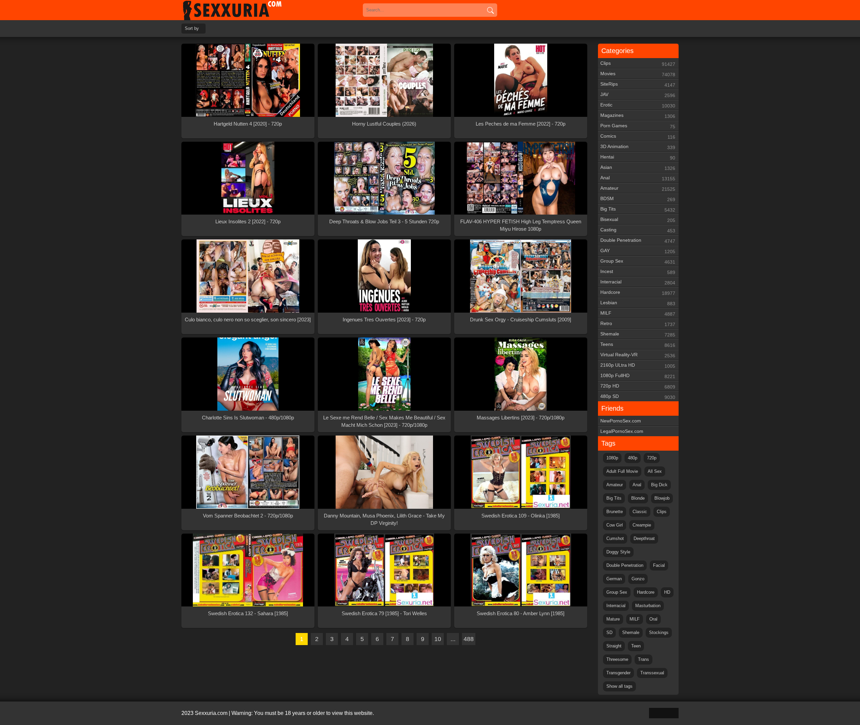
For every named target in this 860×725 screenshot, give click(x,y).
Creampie (642, 525)
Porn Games (637, 126)
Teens (637, 345)
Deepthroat (644, 538)
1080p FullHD (637, 376)
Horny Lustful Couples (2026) (384, 124)
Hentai (637, 157)
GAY (637, 251)
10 (437, 639)
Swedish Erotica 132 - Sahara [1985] (248, 613)
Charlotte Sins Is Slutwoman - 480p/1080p (248, 417)
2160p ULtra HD (637, 365)
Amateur (637, 188)
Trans (643, 659)
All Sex (655, 471)
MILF (637, 313)
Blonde (638, 498)
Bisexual (637, 220)
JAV (637, 95)
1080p (612, 457)
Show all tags (619, 686)
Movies (637, 74)
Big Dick (659, 484)
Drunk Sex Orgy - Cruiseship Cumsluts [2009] (520, 319)
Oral (653, 619)
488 (469, 639)
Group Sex (637, 261)
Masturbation (647, 605)
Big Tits (637, 209)
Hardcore (637, 292)
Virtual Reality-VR (637, 355)
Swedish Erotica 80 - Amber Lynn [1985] (520, 613)
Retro (637, 324)
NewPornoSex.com (620, 420)
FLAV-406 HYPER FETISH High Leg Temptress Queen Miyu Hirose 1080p (520, 225)
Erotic (637, 105)
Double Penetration (637, 240)
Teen (636, 645)
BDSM (637, 199)
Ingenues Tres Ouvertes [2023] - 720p (384, 319)
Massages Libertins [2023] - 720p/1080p (520, 417)
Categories (617, 50)
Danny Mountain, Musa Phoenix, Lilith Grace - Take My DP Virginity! (384, 519)
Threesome (617, 659)
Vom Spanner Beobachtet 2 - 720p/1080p (248, 515)
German (614, 578)
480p (632, 457)
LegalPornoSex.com (621, 431)
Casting (637, 230)
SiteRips (637, 84)
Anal (637, 178)
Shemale (637, 334)
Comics (637, 136)
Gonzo (638, 578)
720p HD (637, 386)
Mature (613, 619)
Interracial (637, 282)
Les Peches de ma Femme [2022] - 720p (520, 124)
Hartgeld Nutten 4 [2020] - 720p (248, 124)
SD (609, 632)
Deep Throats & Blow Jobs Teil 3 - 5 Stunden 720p (384, 221)
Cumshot (615, 538)
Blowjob (662, 498)
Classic (640, 511)
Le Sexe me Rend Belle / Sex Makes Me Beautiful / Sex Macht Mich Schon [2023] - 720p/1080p (384, 421)
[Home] (241, 10)
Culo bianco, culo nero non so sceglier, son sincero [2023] (248, 319)
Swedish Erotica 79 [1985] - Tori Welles (384, 613)
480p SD (637, 397)
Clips (637, 63)
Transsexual (652, 672)
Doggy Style (618, 551)
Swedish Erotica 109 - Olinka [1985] (520, 515)
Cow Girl (614, 525)
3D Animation (637, 147)
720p (651, 457)
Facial (659, 565)
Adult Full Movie (622, 471)
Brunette (614, 511)
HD (667, 592)
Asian (637, 168)
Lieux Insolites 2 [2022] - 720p (248, 221)
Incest (637, 272)
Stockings (659, 632)
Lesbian (637, 303)
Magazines (637, 115)
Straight (613, 645)
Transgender (618, 672)
